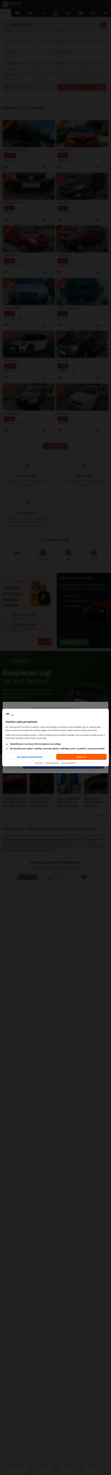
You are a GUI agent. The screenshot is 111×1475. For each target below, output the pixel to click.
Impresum (39, 762)
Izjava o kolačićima (68, 762)
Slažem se (81, 757)
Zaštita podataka (52, 762)
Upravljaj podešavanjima (30, 756)
